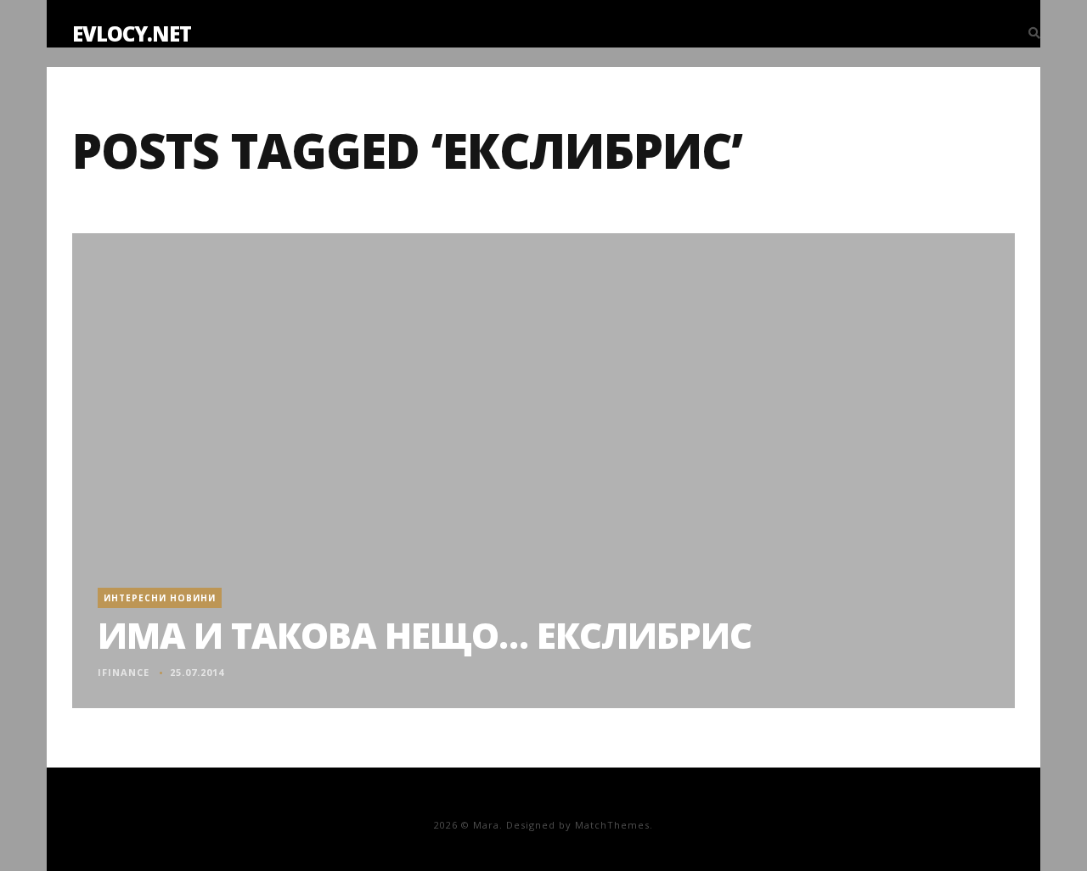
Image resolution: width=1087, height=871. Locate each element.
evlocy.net (131, 33)
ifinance (123, 672)
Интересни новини (160, 598)
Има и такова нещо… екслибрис (425, 635)
